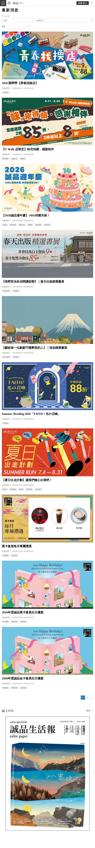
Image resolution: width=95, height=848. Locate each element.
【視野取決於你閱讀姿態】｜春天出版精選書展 (33, 281)
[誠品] (16, 3)
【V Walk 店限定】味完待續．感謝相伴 (28, 149)
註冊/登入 (82, 3)
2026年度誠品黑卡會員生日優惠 (22, 612)
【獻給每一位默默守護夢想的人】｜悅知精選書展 (34, 347)
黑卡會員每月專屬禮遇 (17, 546)
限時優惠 (5, 159)
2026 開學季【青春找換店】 (20, 83)
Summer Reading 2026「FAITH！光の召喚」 (31, 413)
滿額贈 (22, 159)
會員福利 (47, 225)
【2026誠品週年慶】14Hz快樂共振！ (26, 215)
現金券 (4, 225)
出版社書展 (6, 291)
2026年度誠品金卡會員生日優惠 (22, 678)
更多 (88, 711)
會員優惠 (38, 225)
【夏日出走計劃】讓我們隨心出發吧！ (27, 480)
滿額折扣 (14, 159)
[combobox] (18, 20)
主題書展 (5, 92)
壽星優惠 (14, 622)
